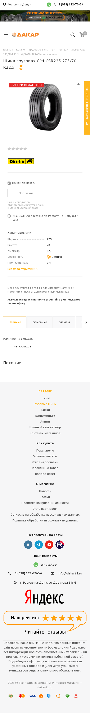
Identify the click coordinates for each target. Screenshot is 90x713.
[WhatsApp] (49, 5)
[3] (17, 148)
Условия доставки (45, 462)
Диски (45, 410)
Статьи (45, 497)
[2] (13, 148)
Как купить (45, 443)
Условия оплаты (45, 456)
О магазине (45, 484)
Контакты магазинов (45, 433)
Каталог (45, 391)
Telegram (39, 544)
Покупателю (45, 450)
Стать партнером (45, 509)
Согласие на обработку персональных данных (45, 514)
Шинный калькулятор (45, 427)
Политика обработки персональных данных (45, 520)
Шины (45, 398)
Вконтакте (28, 544)
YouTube (49, 544)
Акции (45, 421)
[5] (25, 148)
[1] (10, 148)
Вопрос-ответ (45, 474)
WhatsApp (49, 565)
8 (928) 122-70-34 (28, 573)
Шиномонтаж (45, 416)
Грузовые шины (45, 404)
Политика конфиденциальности (45, 503)
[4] (21, 148)
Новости (45, 491)
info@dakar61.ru (70, 573)
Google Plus (59, 544)
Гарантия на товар (45, 468)
